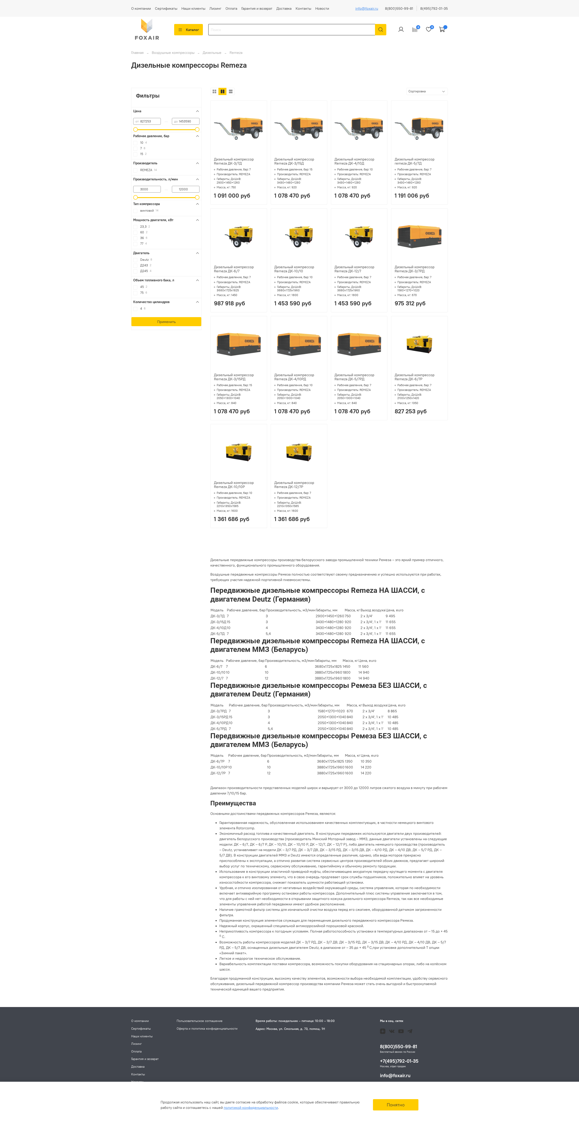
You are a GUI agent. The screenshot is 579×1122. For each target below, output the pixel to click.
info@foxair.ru (366, 8)
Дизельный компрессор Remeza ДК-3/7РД (414, 269)
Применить (166, 321)
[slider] (135, 129)
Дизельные (212, 52)
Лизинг (215, 8)
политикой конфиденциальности (251, 1107)
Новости (322, 8)
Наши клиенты (193, 8)
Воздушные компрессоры (173, 52)
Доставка (284, 8)
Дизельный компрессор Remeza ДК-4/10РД (294, 377)
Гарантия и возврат (256, 8)
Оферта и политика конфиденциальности (207, 1028)
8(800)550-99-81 (399, 8)
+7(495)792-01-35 (399, 1061)
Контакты (303, 8)
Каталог (192, 29)
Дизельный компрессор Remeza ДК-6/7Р (414, 377)
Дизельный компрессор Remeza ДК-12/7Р (294, 484)
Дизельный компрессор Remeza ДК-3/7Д (234, 161)
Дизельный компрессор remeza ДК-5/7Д (414, 161)
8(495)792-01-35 (434, 8)
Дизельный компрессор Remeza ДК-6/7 (234, 269)
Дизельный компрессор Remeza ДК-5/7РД (354, 377)
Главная (137, 52)
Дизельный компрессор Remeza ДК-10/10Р (234, 484)
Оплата (231, 8)
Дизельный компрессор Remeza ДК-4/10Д (354, 161)
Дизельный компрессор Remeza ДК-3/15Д (294, 161)
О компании (141, 8)
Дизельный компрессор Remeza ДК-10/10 (294, 269)
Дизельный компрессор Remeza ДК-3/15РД (234, 377)
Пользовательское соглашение (200, 1021)
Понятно (396, 1105)
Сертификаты (166, 8)
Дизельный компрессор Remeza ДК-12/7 (354, 269)
